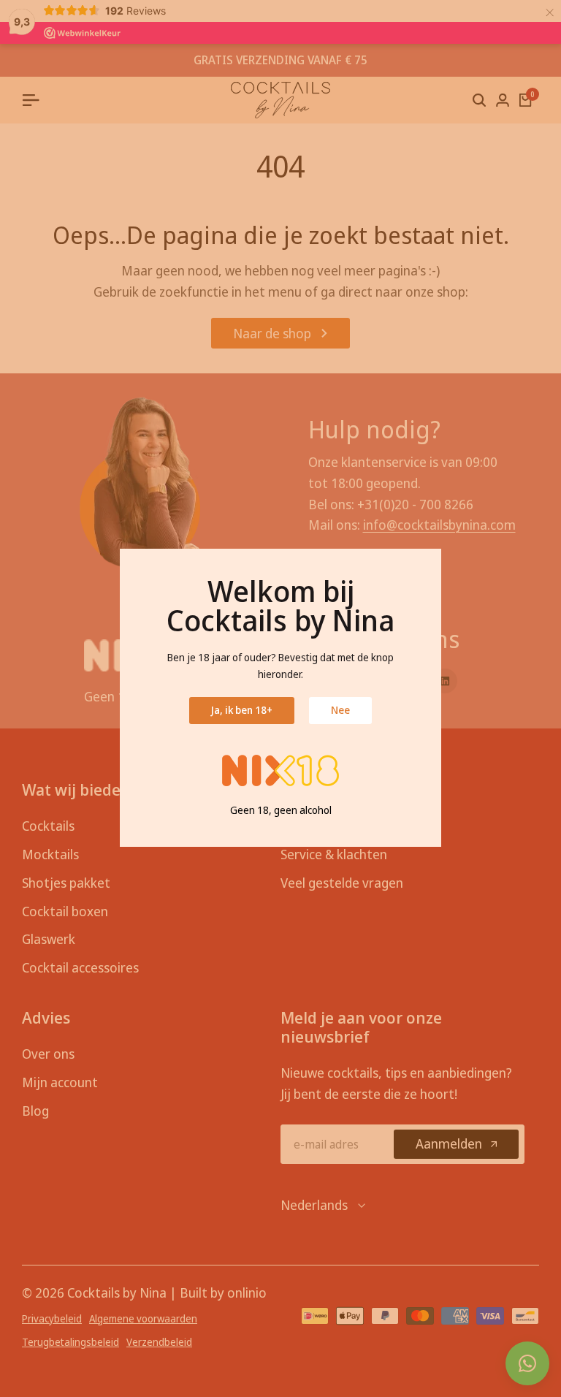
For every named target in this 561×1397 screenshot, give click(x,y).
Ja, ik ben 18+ (241, 710)
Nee (340, 710)
